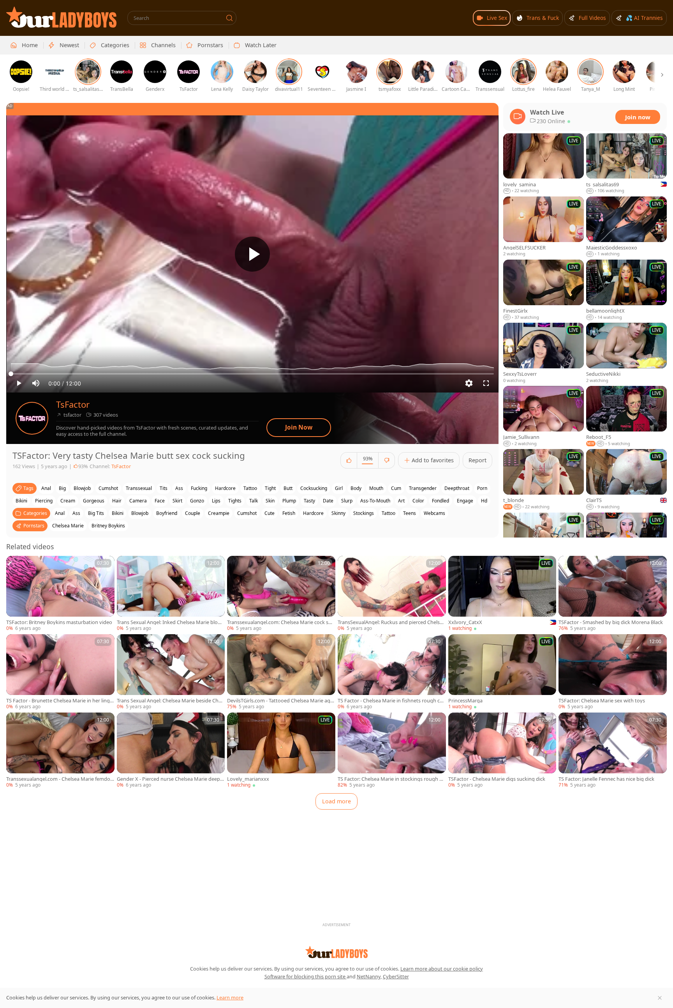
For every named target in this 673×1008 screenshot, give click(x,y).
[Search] (229, 18)
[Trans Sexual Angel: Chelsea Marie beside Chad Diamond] (171, 672)
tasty (309, 500)
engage (465, 500)
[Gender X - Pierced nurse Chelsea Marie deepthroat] (171, 751)
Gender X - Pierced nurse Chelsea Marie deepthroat (169, 779)
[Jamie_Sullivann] (543, 416)
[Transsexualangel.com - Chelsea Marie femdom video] (60, 751)
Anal (60, 513)
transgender (423, 488)
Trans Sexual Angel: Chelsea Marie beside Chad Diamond (170, 700)
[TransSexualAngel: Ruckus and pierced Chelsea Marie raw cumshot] (392, 594)
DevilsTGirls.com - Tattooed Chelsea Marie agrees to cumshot (281, 700)
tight (270, 488)
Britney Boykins (108, 525)
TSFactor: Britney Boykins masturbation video (59, 622)
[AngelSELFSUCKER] (543, 226)
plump (289, 500)
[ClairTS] (626, 479)
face (160, 500)
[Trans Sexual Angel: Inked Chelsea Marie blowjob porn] (171, 594)
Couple (192, 513)
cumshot (108, 488)
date (328, 500)
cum (396, 488)
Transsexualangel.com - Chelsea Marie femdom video (58, 779)
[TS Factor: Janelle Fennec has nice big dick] (612, 751)
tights (234, 500)
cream (67, 500)
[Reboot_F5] (626, 416)
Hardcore (313, 513)
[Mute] (36, 383)
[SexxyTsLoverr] (543, 353)
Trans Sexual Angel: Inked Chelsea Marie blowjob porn (170, 622)
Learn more (230, 997)
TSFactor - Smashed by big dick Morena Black (610, 622)
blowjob (82, 488)
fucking (199, 488)
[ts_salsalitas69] (626, 163)
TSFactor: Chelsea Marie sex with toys (601, 700)
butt (288, 488)
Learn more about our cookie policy (441, 968)
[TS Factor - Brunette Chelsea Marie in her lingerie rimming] (60, 672)
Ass (76, 513)
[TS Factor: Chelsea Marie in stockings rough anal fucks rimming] (392, 751)
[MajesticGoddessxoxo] (626, 226)
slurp (346, 500)
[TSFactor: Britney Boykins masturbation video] (60, 594)
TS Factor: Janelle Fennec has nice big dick (606, 779)
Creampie (218, 513)
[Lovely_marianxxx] (281, 751)
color (418, 500)
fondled (440, 500)
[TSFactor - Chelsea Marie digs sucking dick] (502, 751)
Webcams (434, 513)
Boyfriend (166, 513)
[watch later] (15, 565)
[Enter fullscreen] (486, 383)
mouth (376, 488)
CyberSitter (396, 976)
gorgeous (93, 500)
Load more (336, 801)
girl (339, 488)
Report (477, 460)
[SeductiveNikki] (626, 353)
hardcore (225, 488)
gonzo (197, 500)
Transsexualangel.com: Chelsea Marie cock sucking (280, 622)
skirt (177, 500)
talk (253, 500)
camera (138, 500)
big (62, 488)
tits (163, 488)
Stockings (363, 513)
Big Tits (96, 513)
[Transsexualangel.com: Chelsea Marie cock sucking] (281, 594)
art (401, 500)
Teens (409, 513)
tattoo (250, 488)
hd (484, 500)
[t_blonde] (543, 479)
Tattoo (388, 513)
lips (216, 500)
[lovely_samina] (543, 163)
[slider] (252, 373)
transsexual (139, 488)
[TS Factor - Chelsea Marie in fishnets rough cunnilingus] (392, 672)
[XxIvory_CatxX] (502, 594)
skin (270, 500)
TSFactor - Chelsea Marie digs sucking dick (496, 779)
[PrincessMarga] (502, 672)
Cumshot (247, 513)
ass (179, 488)
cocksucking (313, 488)
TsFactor (73, 404)
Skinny (338, 513)
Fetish (288, 513)
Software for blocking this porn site (305, 976)
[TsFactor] (32, 418)
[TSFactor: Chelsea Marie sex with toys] (612, 672)
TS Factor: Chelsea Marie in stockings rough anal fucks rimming (391, 779)
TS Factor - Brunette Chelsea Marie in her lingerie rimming (59, 700)
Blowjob (139, 513)
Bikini (117, 513)
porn (482, 488)
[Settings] (469, 383)
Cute (269, 513)
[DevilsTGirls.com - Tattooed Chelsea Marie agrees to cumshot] (281, 672)
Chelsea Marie (68, 525)
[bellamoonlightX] (626, 290)
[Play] (252, 254)
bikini (21, 500)
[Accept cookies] (660, 998)
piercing (44, 500)
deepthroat (456, 488)
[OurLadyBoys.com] (61, 17)
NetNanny (369, 976)
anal (46, 488)
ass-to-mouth (375, 500)
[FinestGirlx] (543, 290)
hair (117, 500)
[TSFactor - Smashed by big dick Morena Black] (612, 594)
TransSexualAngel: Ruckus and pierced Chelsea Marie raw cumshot (391, 622)
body (356, 488)
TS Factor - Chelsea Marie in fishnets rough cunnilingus (390, 700)
